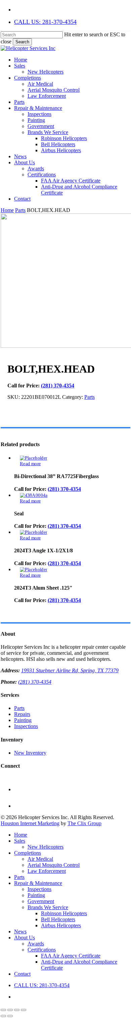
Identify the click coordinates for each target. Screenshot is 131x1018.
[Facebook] (21, 789)
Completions (27, 853)
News (20, 931)
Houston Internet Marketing (30, 823)
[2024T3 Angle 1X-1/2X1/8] (33, 532)
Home (7, 210)
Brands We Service (48, 907)
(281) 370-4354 (57, 385)
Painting (23, 720)
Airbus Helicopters (61, 925)
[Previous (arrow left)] (3, 1016)
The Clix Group (84, 823)
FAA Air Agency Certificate (70, 956)
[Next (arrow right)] (10, 1016)
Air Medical (40, 859)
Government (41, 901)
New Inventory (30, 753)
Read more (30, 463)
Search (22, 41)
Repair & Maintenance (38, 883)
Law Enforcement (47, 871)
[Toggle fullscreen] (10, 1010)
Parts (20, 210)
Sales (19, 841)
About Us (24, 937)
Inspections (26, 726)
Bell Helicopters (58, 919)
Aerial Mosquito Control (54, 865)
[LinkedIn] (21, 806)
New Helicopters (45, 847)
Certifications (42, 949)
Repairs (22, 714)
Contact (22, 974)
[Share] (16, 1010)
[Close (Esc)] (23, 1010)
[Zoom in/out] (3, 1010)
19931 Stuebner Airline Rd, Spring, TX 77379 (70, 670)
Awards (36, 943)
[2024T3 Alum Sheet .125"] (33, 569)
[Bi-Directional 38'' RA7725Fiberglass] (33, 458)
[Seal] (33, 495)
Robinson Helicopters (64, 913)
